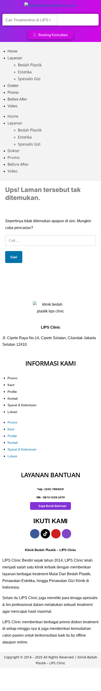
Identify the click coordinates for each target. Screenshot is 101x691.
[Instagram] (66, 533)
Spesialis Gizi (29, 78)
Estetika (25, 72)
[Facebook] (34, 533)
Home (13, 51)
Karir (11, 385)
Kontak (13, 398)
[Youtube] (56, 533)
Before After (17, 99)
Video (12, 106)
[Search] (64, 20)
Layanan (15, 58)
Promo (13, 92)
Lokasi (12, 412)
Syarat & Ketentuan (22, 405)
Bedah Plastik (30, 65)
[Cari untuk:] (50, 240)
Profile (12, 392)
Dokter (13, 86)
